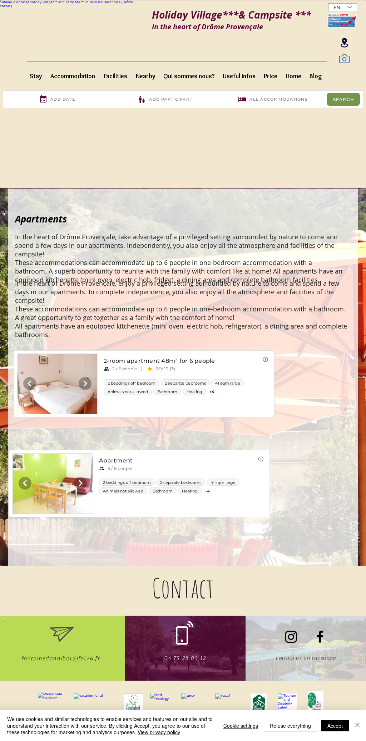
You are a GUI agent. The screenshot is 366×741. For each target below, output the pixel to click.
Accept (335, 725)
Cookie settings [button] (240, 725)
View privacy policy (159, 732)
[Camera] (344, 58)
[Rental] (344, 42)
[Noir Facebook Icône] (320, 637)
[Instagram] (291, 637)
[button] (37, 73)
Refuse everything (290, 725)
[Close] (357, 725)
